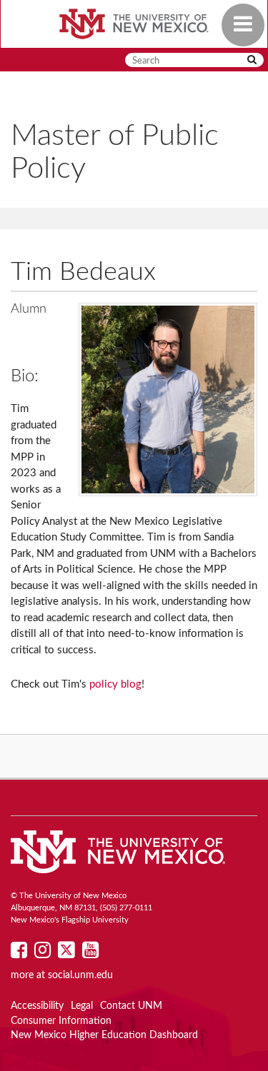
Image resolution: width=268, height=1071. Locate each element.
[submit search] (252, 60)
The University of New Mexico (134, 25)
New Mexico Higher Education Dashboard (104, 1035)
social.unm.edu (80, 975)
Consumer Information (61, 1021)
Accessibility (37, 1006)
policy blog (115, 684)
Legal (82, 1006)
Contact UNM (131, 1006)
